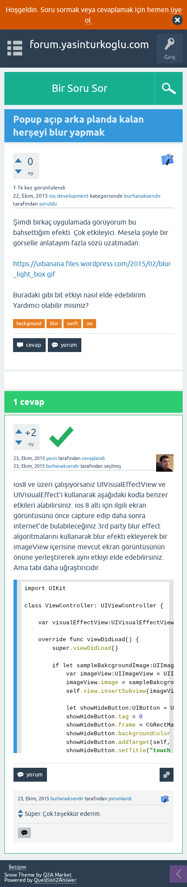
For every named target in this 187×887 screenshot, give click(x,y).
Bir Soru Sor (79, 88)
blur (54, 323)
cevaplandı (93, 458)
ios (90, 323)
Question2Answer (55, 880)
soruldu (48, 204)
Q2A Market (57, 875)
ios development (69, 196)
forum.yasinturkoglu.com (89, 44)
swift (72, 323)
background (29, 323)
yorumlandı (120, 798)
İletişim (17, 867)
